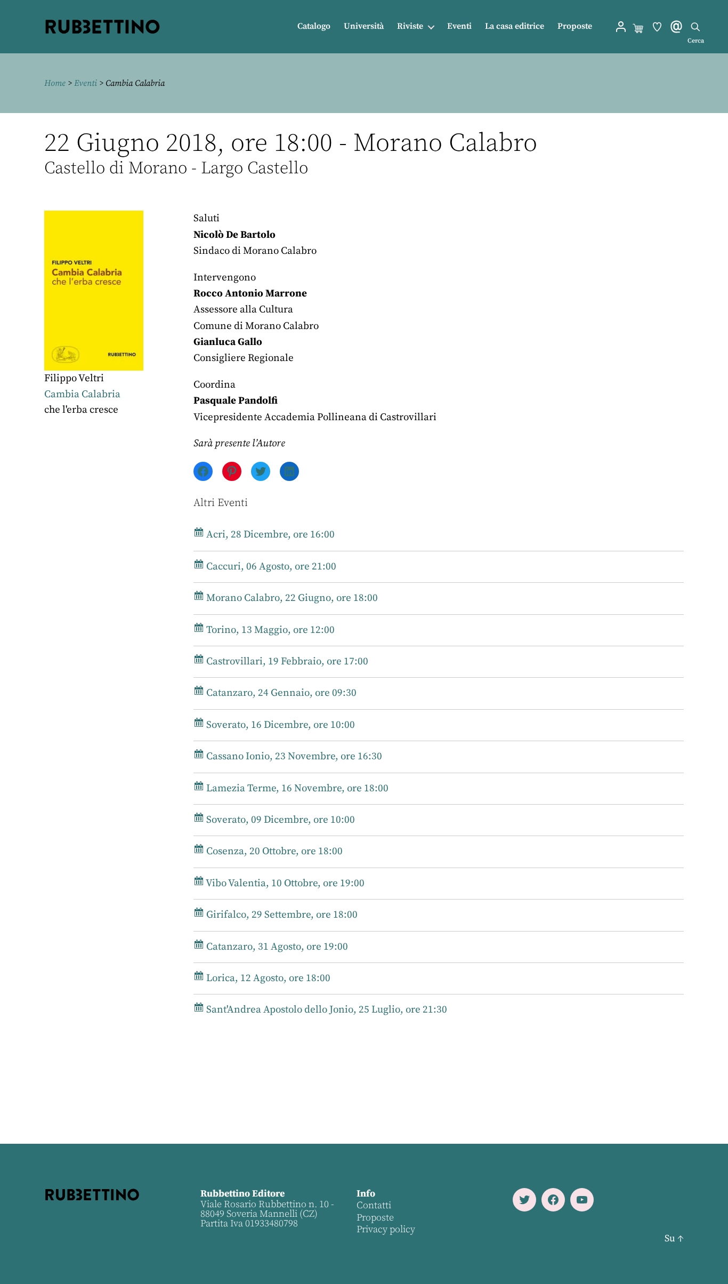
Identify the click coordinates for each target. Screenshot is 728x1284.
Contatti (374, 1205)
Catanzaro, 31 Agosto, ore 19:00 (276, 947)
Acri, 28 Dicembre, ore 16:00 (269, 534)
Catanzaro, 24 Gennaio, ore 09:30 (280, 693)
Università (364, 26)
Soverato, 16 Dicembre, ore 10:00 (279, 725)
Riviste (410, 26)
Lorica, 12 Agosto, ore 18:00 (267, 978)
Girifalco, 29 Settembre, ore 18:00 (281, 915)
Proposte (574, 26)
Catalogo (313, 26)
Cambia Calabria (82, 394)
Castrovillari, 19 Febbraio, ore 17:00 (286, 661)
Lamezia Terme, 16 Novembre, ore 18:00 (296, 788)
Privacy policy (386, 1229)
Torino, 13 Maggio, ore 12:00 (269, 630)
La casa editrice (514, 26)
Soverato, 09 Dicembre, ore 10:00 (279, 820)
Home (55, 83)
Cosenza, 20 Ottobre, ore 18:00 (273, 851)
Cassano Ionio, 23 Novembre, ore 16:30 (293, 756)
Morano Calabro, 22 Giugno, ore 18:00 (291, 598)
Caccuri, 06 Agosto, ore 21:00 (270, 566)
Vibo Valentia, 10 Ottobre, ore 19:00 (284, 883)
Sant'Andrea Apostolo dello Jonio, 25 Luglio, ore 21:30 (325, 1010)
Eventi (459, 26)
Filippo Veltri (74, 378)
